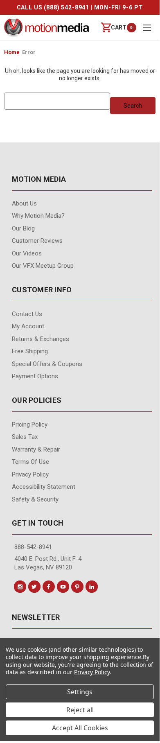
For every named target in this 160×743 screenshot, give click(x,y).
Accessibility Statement (43, 486)
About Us (24, 203)
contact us (27, 314)
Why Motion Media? (38, 215)
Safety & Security (35, 499)
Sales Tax (25, 436)
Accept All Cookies (80, 727)
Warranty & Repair (36, 449)
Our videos (27, 253)
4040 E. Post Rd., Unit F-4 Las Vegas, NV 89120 (47, 563)
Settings (79, 691)
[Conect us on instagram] (20, 586)
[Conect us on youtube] (63, 586)
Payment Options (35, 376)
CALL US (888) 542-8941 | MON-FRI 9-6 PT (80, 7)
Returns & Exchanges (40, 339)
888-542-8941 (33, 547)
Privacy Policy (30, 474)
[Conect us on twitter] (34, 586)
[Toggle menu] (146, 27)
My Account (28, 326)
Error (29, 52)
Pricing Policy (29, 424)
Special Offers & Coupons (47, 364)
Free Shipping (30, 351)
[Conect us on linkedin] (92, 586)
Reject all (80, 709)
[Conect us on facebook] (49, 586)
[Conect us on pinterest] (77, 586)
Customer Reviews (37, 240)
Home (12, 52)
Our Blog (23, 228)
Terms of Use (30, 461)
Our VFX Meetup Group (43, 265)
